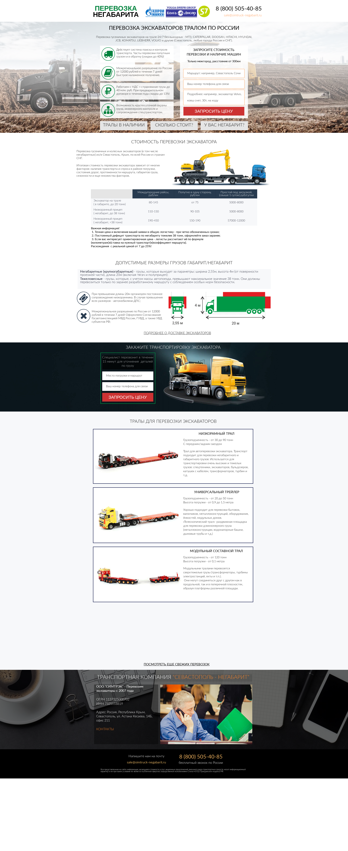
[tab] (195, 740)
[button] (177, 333)
